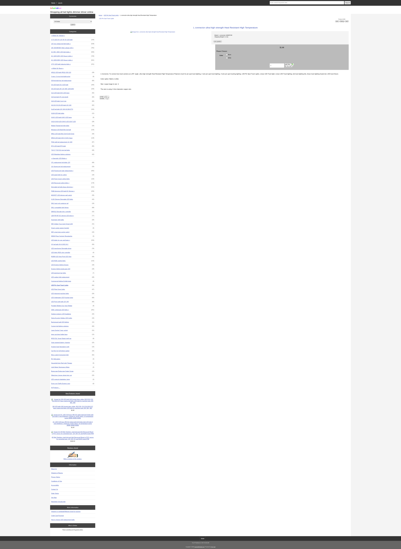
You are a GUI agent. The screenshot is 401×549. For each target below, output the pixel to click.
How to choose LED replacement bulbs (63, 520)
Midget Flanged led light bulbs (72, 125)
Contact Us (54, 489)
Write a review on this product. (72, 459)
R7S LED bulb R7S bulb (72, 146)
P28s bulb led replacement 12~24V (72, 142)
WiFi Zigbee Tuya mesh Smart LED (72, 224)
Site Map (54, 497)
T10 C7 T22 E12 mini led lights (72, 150)
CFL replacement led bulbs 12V (72, 162)
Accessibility (55, 485)
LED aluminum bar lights (72, 273)
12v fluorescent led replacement (72, 166)
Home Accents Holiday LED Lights (72, 318)
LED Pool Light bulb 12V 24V (72, 301)
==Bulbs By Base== (57, 68)
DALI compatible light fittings (72, 207)
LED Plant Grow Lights (72, 289)
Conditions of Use (56, 481)
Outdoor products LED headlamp (72, 314)
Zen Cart (213, 546)
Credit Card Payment (57, 515)
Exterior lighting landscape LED (72, 269)
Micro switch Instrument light (72, 355)
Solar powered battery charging (72, 342)
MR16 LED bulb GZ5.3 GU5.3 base (72, 138)
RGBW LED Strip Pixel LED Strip (72, 256)
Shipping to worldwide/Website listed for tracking (65, 511)
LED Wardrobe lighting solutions (72, 154)
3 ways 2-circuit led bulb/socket (72, 76)
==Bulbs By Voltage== (58, 35)
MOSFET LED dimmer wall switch (72, 195)
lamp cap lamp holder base (72, 334)
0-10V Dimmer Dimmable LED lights (72, 199)
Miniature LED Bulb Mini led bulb (72, 130)
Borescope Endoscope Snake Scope (72, 371)
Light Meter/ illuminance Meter (72, 367)
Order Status (55, 493)
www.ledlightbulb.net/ (199, 546)
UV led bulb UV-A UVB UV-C (72, 244)
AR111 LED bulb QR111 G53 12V (72, 72)
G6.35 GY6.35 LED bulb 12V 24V (72, 105)
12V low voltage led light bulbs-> (72, 44)
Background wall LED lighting (72, 322)
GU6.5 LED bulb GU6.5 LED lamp (72, 117)
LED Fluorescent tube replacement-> (72, 171)
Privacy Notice (55, 477)
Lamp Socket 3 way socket (72, 330)
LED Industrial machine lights (72, 293)
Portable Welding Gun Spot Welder (72, 306)
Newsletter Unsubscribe (58, 501)
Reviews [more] (72, 448)
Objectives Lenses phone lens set (72, 375)
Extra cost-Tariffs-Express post (72, 383)
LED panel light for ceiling (72, 175)
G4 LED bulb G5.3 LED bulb (72, 85)
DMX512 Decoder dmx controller (72, 211)
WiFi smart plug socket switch (72, 232)
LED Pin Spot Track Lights (111, 15)
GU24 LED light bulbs (72, 113)
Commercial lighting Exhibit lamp (72, 281)
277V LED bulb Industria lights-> (72, 64)
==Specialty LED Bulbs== (59, 158)
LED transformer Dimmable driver (72, 248)
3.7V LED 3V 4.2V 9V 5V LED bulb (72, 39)
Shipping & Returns (57, 473)
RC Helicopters (72, 359)
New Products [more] (73, 393)
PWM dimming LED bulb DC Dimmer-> (72, 191)
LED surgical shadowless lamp (72, 379)
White (229, 58)
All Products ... (55, 387)
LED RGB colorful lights (72, 261)
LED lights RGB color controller (72, 252)
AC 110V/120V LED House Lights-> (72, 56)
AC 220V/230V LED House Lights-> (72, 60)
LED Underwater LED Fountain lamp (72, 297)
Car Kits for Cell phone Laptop (72, 351)
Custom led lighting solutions (72, 326)
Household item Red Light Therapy (72, 363)
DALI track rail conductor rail (72, 203)
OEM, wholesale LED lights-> (72, 310)
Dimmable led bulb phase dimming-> (72, 187)
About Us (54, 469)
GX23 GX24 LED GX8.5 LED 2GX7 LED (72, 121)
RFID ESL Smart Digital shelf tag (72, 338)
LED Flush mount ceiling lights (72, 179)
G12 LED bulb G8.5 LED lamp (72, 93)
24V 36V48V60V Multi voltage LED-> (72, 48)
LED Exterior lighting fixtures (72, 265)
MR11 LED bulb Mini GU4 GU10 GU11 (72, 134)
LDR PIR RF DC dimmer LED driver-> (72, 215)
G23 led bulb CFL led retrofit (72, 97)
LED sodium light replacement (72, 277)
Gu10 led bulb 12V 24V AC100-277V (72, 109)
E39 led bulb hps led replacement (72, 80)
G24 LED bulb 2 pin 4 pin (72, 101)
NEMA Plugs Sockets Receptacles (72, 236)
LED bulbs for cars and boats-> (72, 240)
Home (53, 3)
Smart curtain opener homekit (72, 228)
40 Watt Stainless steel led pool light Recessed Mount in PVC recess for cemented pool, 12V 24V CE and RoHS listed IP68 (73, 438)
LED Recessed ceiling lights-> (72, 183)
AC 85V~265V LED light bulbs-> (72, 52)
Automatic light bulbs (72, 220)
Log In (60, 3)
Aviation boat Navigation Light (72, 347)
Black (229, 54)
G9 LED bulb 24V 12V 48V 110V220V (72, 89)
